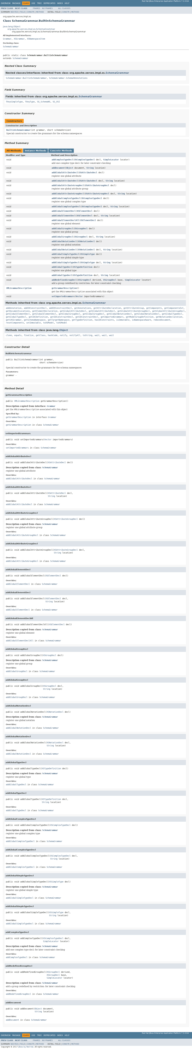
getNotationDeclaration (169, 317)
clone (9, 335)
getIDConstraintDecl (61, 317)
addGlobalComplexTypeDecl (66, 198)
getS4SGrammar (13, 320)
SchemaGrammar (11, 46)
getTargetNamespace (58, 320)
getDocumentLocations (18, 311)
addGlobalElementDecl (64, 211)
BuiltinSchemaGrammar (18, 130)
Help (67, 3)
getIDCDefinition (38, 317)
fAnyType (30, 101)
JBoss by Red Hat (25, 1047)
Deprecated (49, 3)
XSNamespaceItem (36, 39)
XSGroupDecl (81, 228)
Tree (39, 3)
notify (63, 335)
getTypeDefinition (82, 320)
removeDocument (161, 320)
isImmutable (122, 320)
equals (17, 335)
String (90, 168)
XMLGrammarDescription (19, 288)
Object (69, 168)
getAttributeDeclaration (107, 308)
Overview (5, 3)
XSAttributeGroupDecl (97, 185)
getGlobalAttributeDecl (73, 311)
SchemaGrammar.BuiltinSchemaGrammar (26, 78)
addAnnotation (13, 308)
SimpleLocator (111, 159)
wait (97, 335)
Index (60, 3)
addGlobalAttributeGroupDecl (68, 185)
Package (16, 3)
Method (40, 12)
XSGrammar (19, 39)
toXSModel (48, 322)
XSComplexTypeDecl (84, 159)
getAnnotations (82, 308)
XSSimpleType (87, 254)
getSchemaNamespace (34, 320)
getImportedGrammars (112, 317)
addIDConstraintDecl (35, 308)
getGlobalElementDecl (18, 314)
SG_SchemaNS (43, 101)
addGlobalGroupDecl (62, 228)
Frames (36, 8)
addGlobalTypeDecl (62, 267)
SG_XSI (56, 101)
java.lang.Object (11, 26)
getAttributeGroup (133, 308)
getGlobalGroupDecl (69, 314)
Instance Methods (35, 150)
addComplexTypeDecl (62, 159)
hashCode (52, 335)
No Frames (47, 8)
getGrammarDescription (64, 288)
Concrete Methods (61, 150)
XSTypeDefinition (82, 267)
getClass (40, 335)
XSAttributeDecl (88, 172)
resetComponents (15, 322)
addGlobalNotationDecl (64, 241)
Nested (14, 12)
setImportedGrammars (63, 296)
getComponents (154, 308)
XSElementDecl (84, 211)
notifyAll (74, 335)
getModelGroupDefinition (139, 317)
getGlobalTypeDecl (172, 314)
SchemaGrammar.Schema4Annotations (68, 78)
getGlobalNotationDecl (119, 314)
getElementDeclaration (44, 311)
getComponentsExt (173, 308)
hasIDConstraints (104, 320)
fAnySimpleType (14, 101)
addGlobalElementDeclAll (65, 220)
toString (87, 335)
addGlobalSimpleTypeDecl (65, 254)
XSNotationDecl (86, 241)
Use (33, 3)
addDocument (58, 168)
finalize (28, 335)
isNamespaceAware (141, 320)
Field (22, 12)
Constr (30, 12)
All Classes (64, 8)
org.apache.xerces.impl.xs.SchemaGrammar (31, 29)
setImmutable (33, 322)
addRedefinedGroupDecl (64, 280)
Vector (79, 296)
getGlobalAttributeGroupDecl (133, 311)
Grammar (7, 39)
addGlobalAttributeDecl (65, 172)
